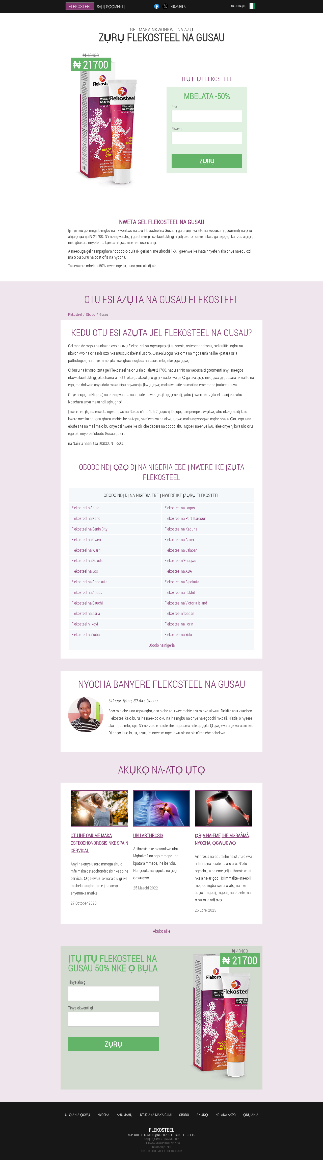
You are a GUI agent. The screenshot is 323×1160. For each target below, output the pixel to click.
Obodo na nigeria (162, 645)
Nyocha (103, 1114)
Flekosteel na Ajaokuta (182, 581)
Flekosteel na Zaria (85, 613)
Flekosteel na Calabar (181, 550)
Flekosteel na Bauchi (87, 603)
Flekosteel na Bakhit (180, 592)
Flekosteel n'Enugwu (180, 560)
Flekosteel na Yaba (85, 634)
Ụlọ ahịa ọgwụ (77, 1114)
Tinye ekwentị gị (80, 1008)
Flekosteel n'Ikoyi (84, 623)
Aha (174, 107)
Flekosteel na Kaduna (181, 528)
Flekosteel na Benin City (89, 528)
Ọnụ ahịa (250, 1114)
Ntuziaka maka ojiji (156, 1114)
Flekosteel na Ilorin (179, 623)
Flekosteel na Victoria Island (186, 603)
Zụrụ (207, 161)
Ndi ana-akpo (226, 1114)
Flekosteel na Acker (179, 539)
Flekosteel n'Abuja (85, 507)
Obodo (184, 1114)
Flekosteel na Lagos (180, 507)
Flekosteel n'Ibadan (179, 613)
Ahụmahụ (124, 1114)
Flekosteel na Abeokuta (89, 581)
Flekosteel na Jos (84, 571)
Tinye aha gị (77, 982)
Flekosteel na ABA (178, 571)
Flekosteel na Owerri (86, 539)
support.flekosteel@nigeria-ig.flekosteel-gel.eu (161, 1135)
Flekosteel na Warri (85, 550)
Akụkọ (202, 1114)
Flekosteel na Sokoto (87, 560)
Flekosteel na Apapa (86, 592)
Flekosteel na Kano (85, 518)
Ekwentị (177, 129)
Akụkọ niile (161, 931)
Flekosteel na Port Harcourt (186, 518)
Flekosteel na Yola (178, 634)
